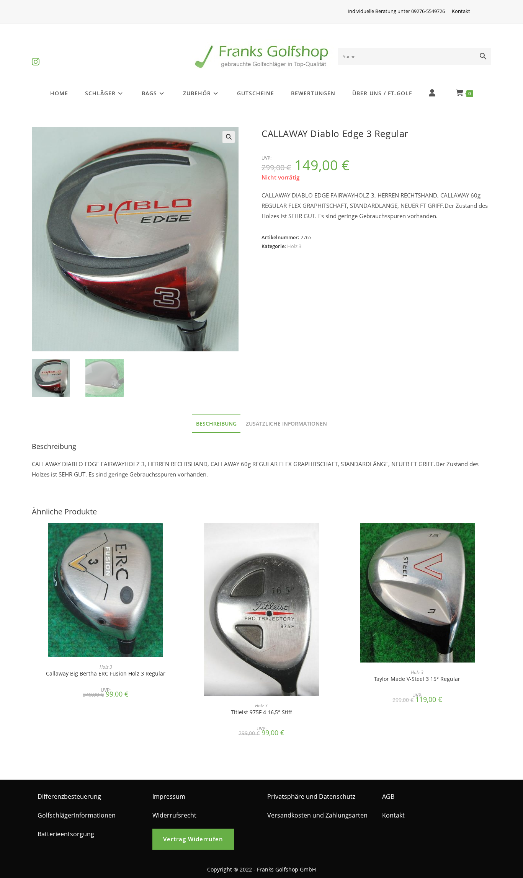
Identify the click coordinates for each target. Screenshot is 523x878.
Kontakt (461, 11)
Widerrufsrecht (174, 815)
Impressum (168, 796)
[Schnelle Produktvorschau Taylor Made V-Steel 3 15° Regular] (489, 536)
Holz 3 (294, 246)
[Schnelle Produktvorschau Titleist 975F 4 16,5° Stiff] (333, 536)
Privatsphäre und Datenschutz (311, 796)
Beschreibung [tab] (216, 423)
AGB (388, 796)
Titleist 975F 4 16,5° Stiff (261, 712)
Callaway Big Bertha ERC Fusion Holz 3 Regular (105, 673)
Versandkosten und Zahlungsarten (317, 815)
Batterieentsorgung (66, 834)
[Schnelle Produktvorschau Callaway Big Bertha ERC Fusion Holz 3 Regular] (177, 536)
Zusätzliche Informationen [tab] (286, 423)
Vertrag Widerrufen (193, 839)
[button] (228, 137)
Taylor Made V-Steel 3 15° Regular (417, 678)
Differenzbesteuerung (69, 796)
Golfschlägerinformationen (77, 815)
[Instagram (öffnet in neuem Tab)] (35, 55)
